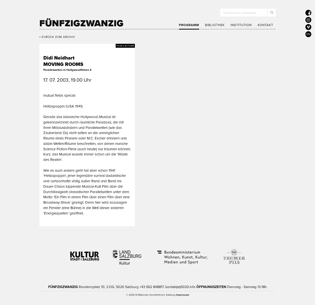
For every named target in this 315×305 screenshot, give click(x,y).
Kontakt (265, 25)
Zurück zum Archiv (58, 37)
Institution (241, 25)
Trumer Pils (233, 254)
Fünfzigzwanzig (81, 23)
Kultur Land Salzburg (127, 254)
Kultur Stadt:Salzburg (85, 254)
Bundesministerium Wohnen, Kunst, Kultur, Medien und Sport (181, 254)
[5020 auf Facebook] (308, 13)
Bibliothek (215, 25)
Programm (189, 25)
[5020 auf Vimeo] (308, 27)
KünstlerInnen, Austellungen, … (241, 13)
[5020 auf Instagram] (308, 20)
